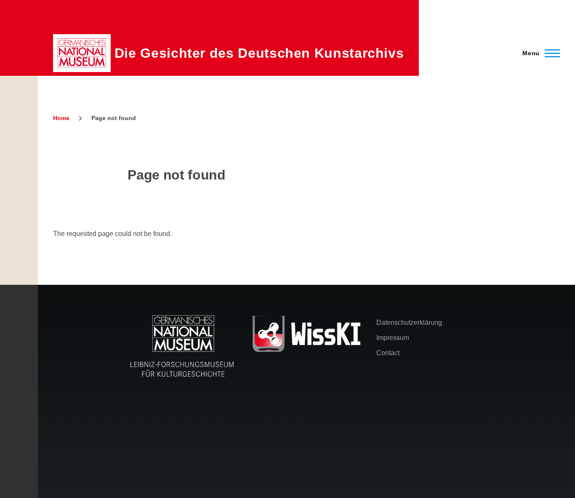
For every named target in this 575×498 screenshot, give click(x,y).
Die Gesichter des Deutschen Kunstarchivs (259, 53)
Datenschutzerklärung (409, 322)
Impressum (392, 337)
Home (61, 118)
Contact (387, 352)
